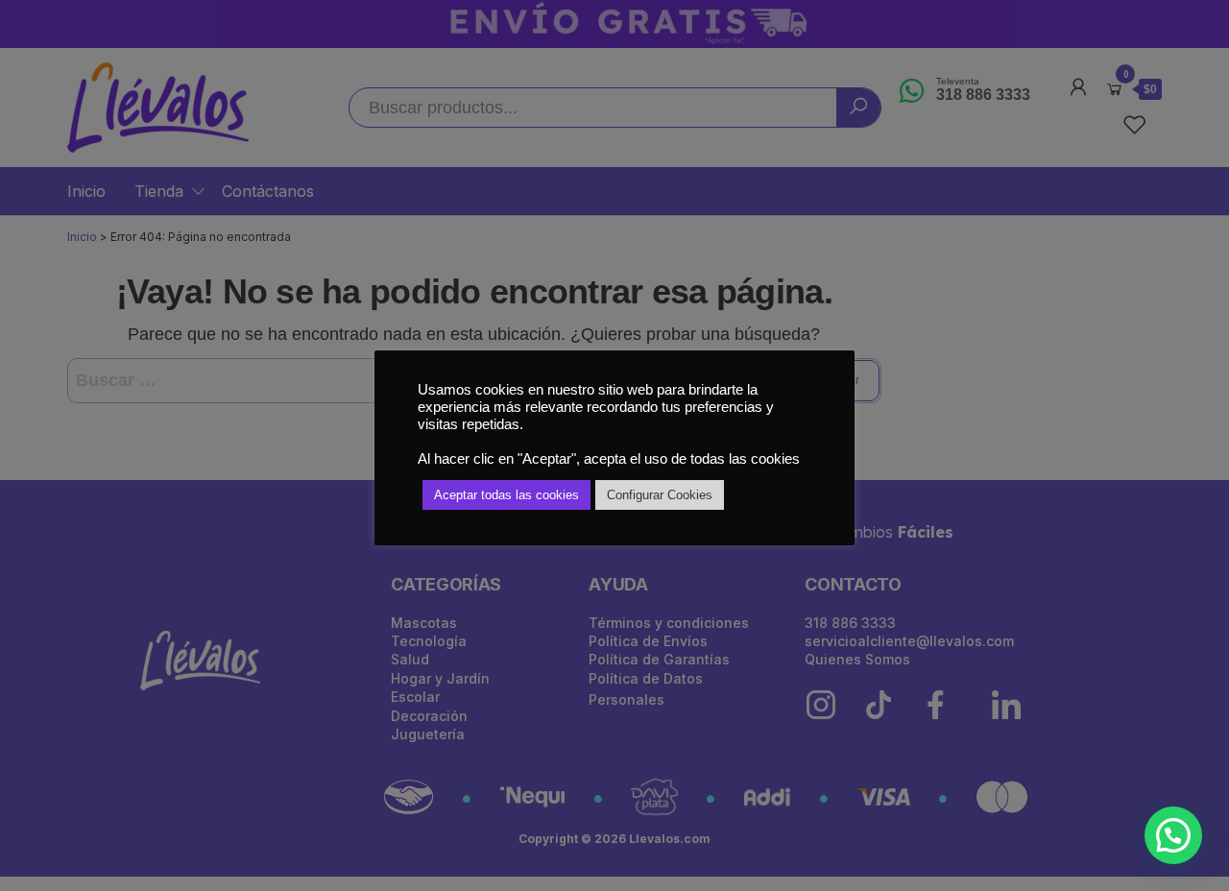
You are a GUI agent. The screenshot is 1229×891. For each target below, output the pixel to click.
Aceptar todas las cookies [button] (506, 495)
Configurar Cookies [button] (659, 495)
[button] (1173, 835)
